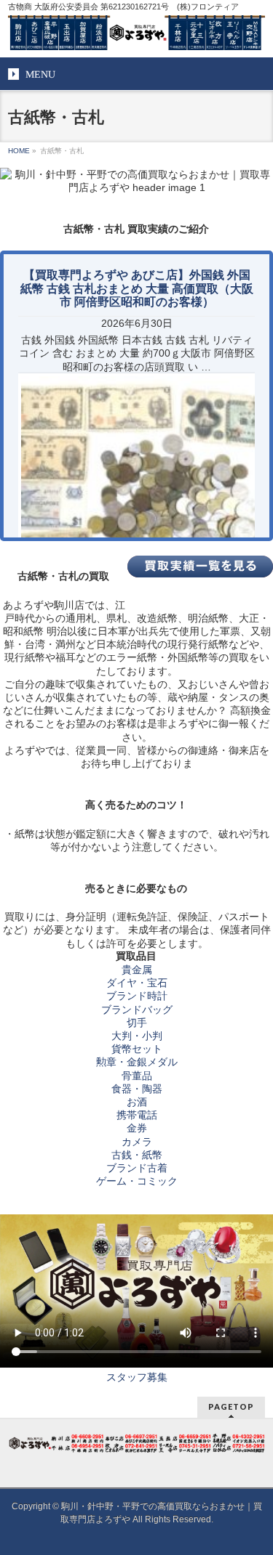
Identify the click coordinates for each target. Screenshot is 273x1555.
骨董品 (137, 1075)
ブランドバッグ (137, 1009)
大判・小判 (136, 1036)
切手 (137, 1022)
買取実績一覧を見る (200, 566)
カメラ (137, 1142)
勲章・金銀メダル (137, 1062)
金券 (137, 1128)
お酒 (137, 1102)
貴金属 (137, 969)
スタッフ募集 (136, 1377)
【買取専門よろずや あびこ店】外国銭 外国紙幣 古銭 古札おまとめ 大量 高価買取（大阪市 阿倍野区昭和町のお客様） (136, 288)
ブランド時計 (136, 996)
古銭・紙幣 (136, 1155)
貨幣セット (136, 1049)
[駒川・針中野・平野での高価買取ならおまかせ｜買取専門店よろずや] (136, 33)
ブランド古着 (136, 1168)
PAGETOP (231, 1406)
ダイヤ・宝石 (136, 982)
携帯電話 (136, 1115)
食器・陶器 (136, 1089)
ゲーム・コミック (137, 1181)
